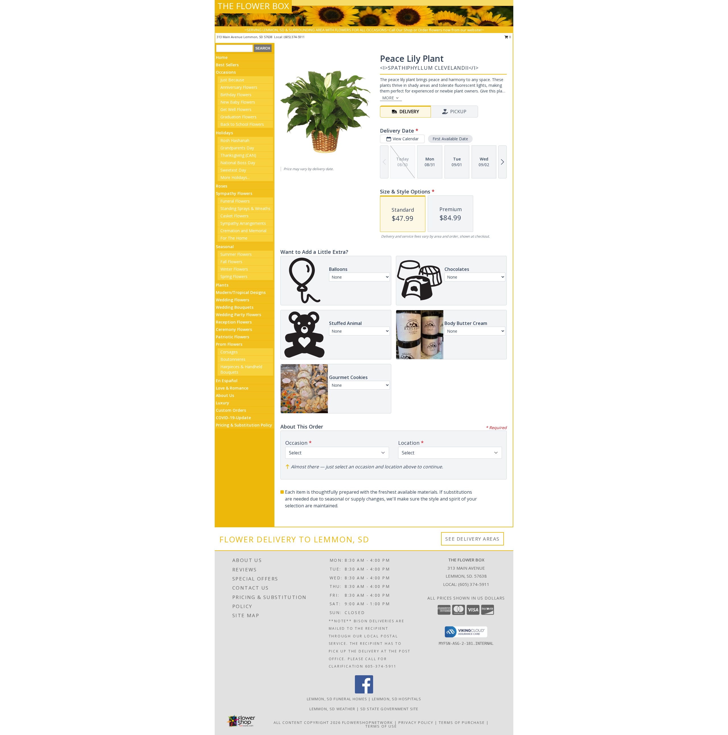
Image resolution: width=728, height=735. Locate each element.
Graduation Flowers (238, 117)
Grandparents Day (237, 148)
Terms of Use (381, 726)
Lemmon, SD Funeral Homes (337, 698)
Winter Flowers (234, 269)
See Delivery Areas (472, 539)
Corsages (229, 352)
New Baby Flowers (237, 102)
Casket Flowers (234, 216)
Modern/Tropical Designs (241, 292)
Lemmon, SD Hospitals (396, 698)
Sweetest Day (233, 170)
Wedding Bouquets (234, 307)
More (388, 97)
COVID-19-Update (233, 417)
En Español (226, 380)
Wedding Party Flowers (238, 314)
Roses (221, 186)
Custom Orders (231, 410)
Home (222, 57)
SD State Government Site (389, 708)
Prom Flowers (229, 344)
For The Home (233, 238)
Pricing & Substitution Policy (244, 425)
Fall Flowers (231, 261)
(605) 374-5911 (294, 37)
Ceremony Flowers (234, 329)
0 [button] (509, 37)
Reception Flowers (234, 322)
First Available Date (450, 138)
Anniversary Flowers (238, 87)
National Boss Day (237, 162)
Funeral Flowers (235, 201)
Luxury (222, 402)
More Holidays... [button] (235, 177)
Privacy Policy (415, 722)
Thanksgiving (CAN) (238, 155)
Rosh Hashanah (234, 140)
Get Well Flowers (235, 109)
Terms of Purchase (462, 722)
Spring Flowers (233, 276)
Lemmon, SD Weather (332, 708)
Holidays (224, 132)
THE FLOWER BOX (253, 5)
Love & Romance (232, 388)
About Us (225, 395)
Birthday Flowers (235, 94)
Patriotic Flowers (232, 336)
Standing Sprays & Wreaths (245, 208)
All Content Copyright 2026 (307, 722)
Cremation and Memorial (243, 230)
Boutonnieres (232, 359)
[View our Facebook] (364, 692)
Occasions (226, 72)
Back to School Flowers (242, 124)
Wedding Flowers (232, 299)
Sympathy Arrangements (243, 223)
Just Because (232, 80)
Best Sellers (227, 64)
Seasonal (225, 246)
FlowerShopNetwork (367, 722)
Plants (222, 285)
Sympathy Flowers (234, 193)
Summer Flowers (236, 254)
